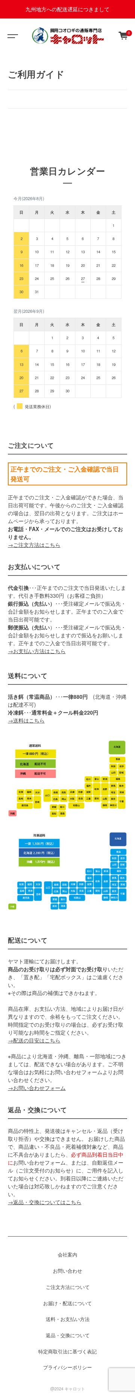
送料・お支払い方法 (68, 1319)
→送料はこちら (26, 720)
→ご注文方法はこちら (34, 544)
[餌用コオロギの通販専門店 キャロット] (67, 35)
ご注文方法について (68, 1287)
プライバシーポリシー (67, 1367)
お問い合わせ (67, 1270)
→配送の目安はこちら (34, 1040)
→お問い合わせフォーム (37, 1087)
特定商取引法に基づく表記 (67, 1351)
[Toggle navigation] (11, 35)
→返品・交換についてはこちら (44, 1202)
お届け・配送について (67, 1303)
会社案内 (67, 1254)
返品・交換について (68, 1335)
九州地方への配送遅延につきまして (68, 9)
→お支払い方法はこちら (37, 651)
